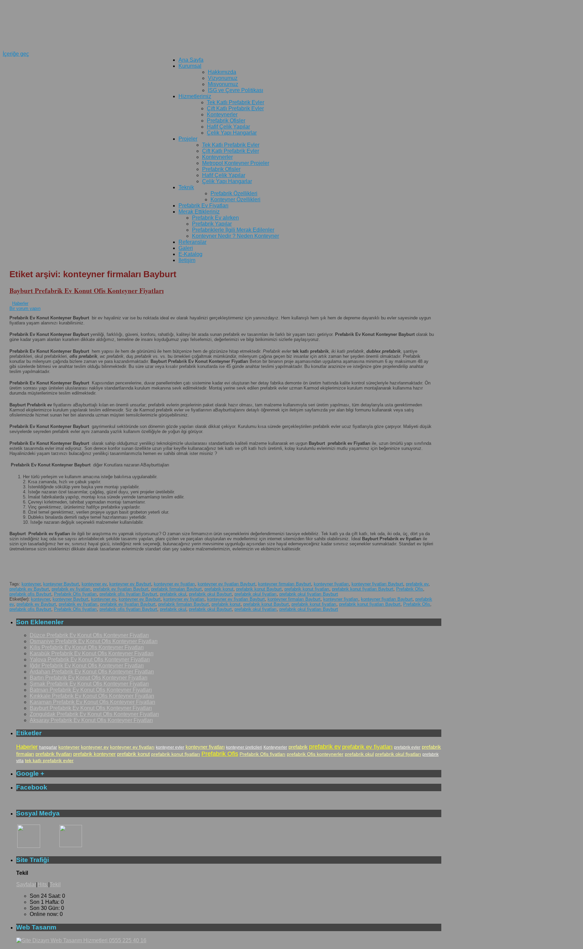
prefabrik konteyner (94, 754)
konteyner (31, 583)
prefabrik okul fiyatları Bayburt (308, 594)
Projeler (187, 139)
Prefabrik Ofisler (226, 120)
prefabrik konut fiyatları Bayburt (362, 589)
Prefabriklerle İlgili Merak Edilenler (233, 230)
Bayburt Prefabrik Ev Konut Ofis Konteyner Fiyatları (86, 290)
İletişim (186, 260)
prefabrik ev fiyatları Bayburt (120, 589)
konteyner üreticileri (244, 747)
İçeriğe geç (16, 54)
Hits (42, 884)
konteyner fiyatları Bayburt (377, 583)
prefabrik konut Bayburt (259, 589)
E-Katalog (190, 254)
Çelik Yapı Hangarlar (232, 133)
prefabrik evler (407, 747)
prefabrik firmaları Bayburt (176, 589)
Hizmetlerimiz (194, 96)
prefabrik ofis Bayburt (30, 594)
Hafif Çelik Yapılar (228, 127)
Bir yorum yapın (24, 308)
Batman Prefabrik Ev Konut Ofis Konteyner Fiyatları (91, 690)
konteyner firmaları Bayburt (284, 583)
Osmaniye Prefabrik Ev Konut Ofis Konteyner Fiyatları (94, 641)
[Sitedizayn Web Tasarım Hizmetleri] (81, 940)
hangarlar (48, 747)
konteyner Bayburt (61, 583)
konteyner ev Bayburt (130, 583)
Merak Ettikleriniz (199, 211)
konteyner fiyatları (331, 583)
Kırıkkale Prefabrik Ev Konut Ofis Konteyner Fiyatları (92, 696)
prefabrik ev (417, 583)
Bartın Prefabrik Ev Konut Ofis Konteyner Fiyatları (88, 678)
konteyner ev (94, 583)
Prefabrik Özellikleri (234, 193)
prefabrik (298, 747)
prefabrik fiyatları (53, 754)
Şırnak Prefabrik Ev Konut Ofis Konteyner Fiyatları (89, 684)
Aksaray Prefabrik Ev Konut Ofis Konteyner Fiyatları (91, 720)
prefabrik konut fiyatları (306, 589)
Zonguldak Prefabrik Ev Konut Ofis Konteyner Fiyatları (94, 714)
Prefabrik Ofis (409, 589)
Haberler (20, 303)
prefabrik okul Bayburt (210, 594)
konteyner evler (170, 747)
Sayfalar (26, 884)
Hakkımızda (222, 72)
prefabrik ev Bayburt (29, 589)
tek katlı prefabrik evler (49, 760)
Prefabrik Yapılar (212, 224)
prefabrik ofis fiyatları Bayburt (128, 594)
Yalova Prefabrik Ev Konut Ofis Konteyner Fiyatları (90, 659)
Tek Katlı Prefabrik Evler (235, 102)
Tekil (55, 884)
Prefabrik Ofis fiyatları (75, 594)
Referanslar (192, 242)
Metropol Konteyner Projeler (235, 163)
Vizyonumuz (223, 78)
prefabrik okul (173, 594)
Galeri (185, 248)
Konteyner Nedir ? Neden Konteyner (235, 236)
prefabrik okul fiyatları (255, 594)
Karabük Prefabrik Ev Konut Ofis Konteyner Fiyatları (92, 653)
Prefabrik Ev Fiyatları (203, 205)
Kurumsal (189, 66)
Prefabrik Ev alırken (215, 218)
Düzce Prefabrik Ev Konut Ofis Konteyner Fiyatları (89, 635)
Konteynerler (222, 114)
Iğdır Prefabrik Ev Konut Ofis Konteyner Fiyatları (87, 665)
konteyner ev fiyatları (174, 583)
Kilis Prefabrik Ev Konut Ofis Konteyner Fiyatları (87, 647)
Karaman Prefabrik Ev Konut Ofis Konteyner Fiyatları (92, 702)
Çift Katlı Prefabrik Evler (235, 108)
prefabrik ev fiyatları (71, 589)
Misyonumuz (223, 84)
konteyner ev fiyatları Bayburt (226, 583)
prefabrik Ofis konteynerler (315, 754)
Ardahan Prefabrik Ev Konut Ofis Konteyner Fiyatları (92, 671)
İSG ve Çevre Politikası (235, 90)
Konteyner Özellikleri (235, 199)
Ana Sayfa (190, 60)
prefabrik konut (218, 589)
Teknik (186, 187)
